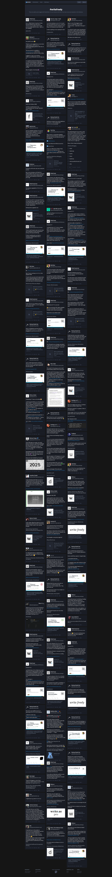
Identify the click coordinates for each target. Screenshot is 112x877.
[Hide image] (48, 389)
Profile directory (35, 2)
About (41, 2)
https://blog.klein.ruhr (55, 741)
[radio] (68, 148)
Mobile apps (46, 2)
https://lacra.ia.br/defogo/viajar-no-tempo (56, 470)
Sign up (84, 2)
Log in (79, 2)
